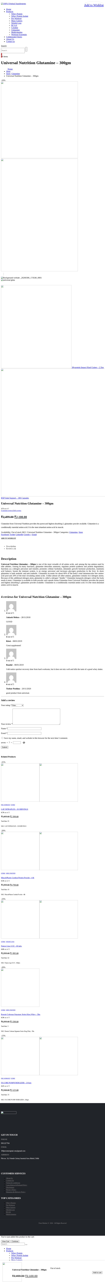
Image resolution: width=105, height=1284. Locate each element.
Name (4, 728)
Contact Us (10, 1180)
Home (8, 9)
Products (9, 11)
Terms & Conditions (13, 1183)
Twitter (12, 534)
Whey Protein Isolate (19, 16)
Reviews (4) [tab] (11, 549)
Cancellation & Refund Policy (16, 1185)
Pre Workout (16, 18)
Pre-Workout (10, 1205)
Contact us (10, 41)
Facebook (5, 534)
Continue (15, 1241)
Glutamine (15, 30)
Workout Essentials (19, 34)
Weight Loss (16, 23)
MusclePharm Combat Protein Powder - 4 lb (17, 878)
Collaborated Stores (14, 37)
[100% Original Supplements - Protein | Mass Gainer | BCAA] (13, 4)
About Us (10, 39)
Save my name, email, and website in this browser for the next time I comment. (36, 738)
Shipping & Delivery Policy (15, 1192)
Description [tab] (11, 546)
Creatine (14, 28)
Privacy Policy (11, 1190)
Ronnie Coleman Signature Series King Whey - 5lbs (20, 1014)
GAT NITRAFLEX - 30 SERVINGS (14, 809)
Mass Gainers (16, 21)
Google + (27, 534)
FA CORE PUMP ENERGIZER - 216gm (16, 1083)
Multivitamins (16, 32)
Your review (7, 724)
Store (81, 532)
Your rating (6, 705)
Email (34, 534)
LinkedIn (19, 534)
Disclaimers (10, 1187)
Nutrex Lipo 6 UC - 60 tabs (11, 946)
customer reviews (7, 510)
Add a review (17, 510)
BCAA (14, 25)
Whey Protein (16, 14)
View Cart (5, 1241)
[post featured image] (39, 801)
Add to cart (97, 1273)
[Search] (26, 49)
